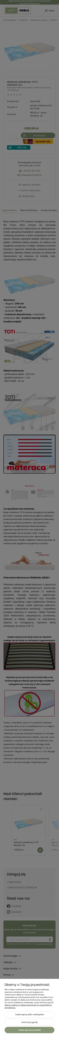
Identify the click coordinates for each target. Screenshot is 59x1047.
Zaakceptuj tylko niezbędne (29, 1014)
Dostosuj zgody (29, 1022)
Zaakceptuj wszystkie (29, 1030)
